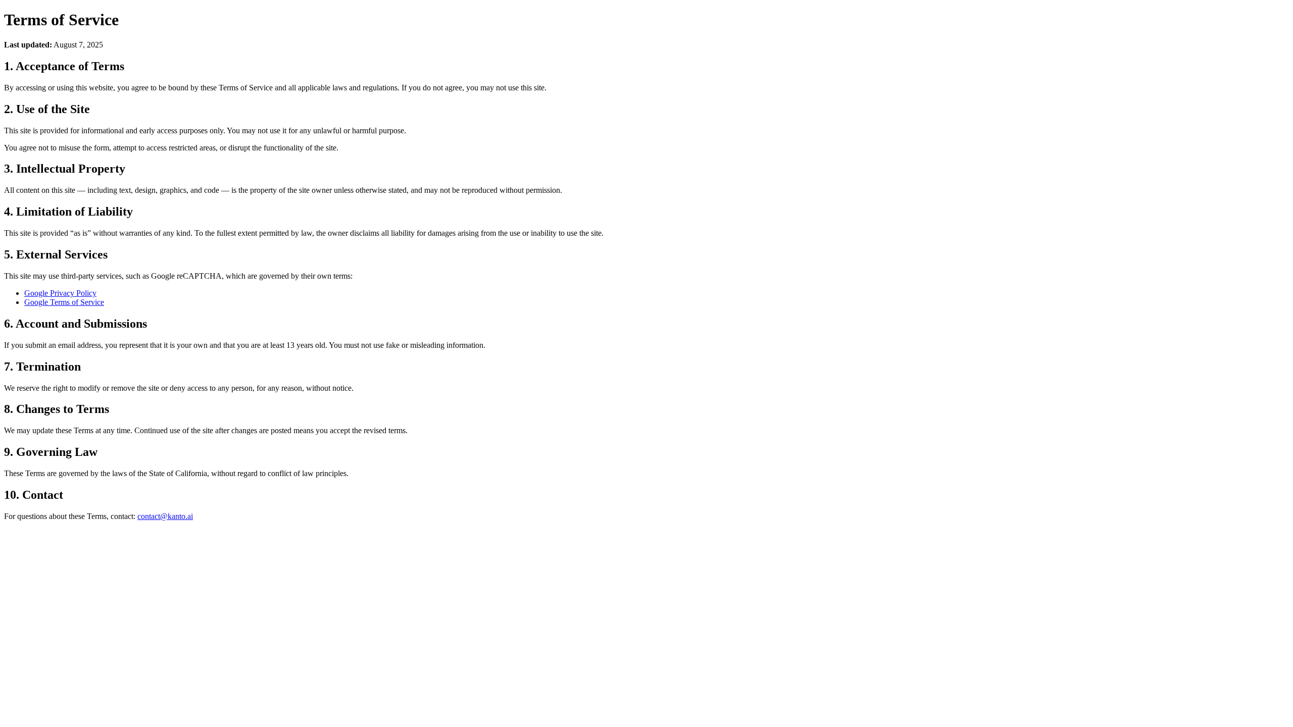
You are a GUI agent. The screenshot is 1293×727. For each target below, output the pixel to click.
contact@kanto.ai (165, 516)
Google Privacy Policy (60, 293)
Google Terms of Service (64, 302)
